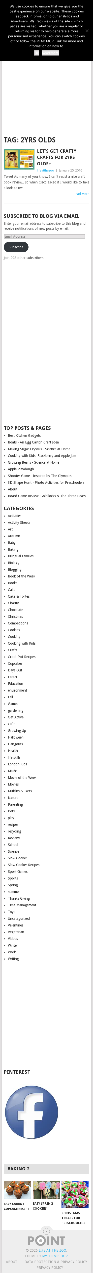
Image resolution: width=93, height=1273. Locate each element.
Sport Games (18, 872)
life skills (14, 757)
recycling (14, 831)
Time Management (22, 905)
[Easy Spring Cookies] (46, 1190)
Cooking (14, 637)
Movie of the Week (22, 778)
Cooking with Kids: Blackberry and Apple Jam (42, 456)
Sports (13, 878)
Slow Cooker (17, 858)
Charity (13, 603)
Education (15, 684)
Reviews (14, 838)
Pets (11, 811)
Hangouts (15, 744)
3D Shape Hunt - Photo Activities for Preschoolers (46, 482)
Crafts (12, 650)
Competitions (18, 623)
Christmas (15, 616)
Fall (10, 697)
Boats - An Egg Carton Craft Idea (33, 442)
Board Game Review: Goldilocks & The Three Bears (47, 496)
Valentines (15, 925)
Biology (13, 563)
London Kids (17, 764)
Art (10, 529)
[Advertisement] (46, 80)
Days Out (15, 670)
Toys (11, 912)
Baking (13, 549)
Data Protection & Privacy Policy (56, 1262)
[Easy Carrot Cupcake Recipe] (17, 1190)
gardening (15, 710)
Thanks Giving (19, 898)
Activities (14, 516)
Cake (11, 590)
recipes (13, 825)
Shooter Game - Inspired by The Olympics (39, 476)
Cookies (14, 630)
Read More (81, 194)
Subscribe (16, 247)
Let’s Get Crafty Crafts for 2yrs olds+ (56, 157)
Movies (13, 784)
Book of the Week (21, 576)
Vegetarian (16, 932)
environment (17, 690)
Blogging (15, 569)
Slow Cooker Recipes (23, 865)
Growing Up (17, 731)
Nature (13, 798)
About (12, 489)
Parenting (15, 804)
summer (14, 892)
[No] (86, 30)
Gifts (11, 724)
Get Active (16, 717)
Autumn (14, 536)
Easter (12, 677)
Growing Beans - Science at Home (33, 462)
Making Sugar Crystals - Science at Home (39, 449)
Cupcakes (15, 663)
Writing (13, 959)
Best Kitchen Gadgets (24, 436)
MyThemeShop (54, 1256)
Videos (13, 939)
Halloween (16, 737)
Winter (13, 945)
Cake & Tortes (19, 596)
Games (13, 704)
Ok (36, 53)
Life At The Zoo (52, 1250)
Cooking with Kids (21, 643)
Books (12, 583)
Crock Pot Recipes (21, 657)
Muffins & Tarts (20, 791)
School (13, 845)
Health (13, 751)
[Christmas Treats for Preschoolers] (75, 1194)
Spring (13, 885)
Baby (12, 543)
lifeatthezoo (45, 170)
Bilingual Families (20, 556)
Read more (50, 53)
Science (13, 851)
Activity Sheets (19, 523)
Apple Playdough (21, 469)
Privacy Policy (49, 1268)
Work (12, 952)
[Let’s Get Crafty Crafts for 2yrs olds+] (19, 159)
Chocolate (15, 610)
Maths (12, 771)
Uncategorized (19, 919)
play (11, 818)
